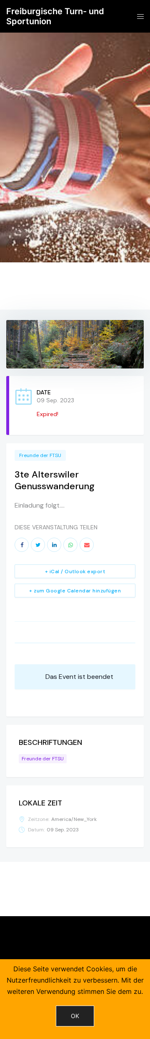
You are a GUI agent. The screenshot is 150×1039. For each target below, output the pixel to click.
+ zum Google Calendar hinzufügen (75, 590)
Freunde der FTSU (40, 455)
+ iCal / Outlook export (75, 571)
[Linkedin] (54, 545)
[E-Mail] (87, 545)
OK (75, 1015)
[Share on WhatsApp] (70, 545)
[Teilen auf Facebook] (22, 545)
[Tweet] (38, 545)
